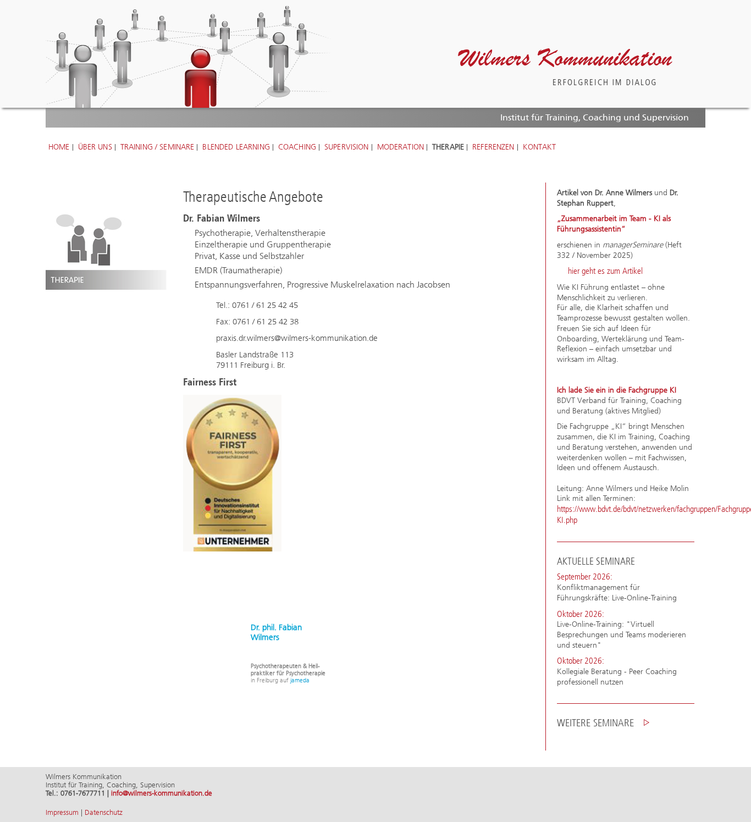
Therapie (448, 147)
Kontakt (539, 147)
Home (59, 147)
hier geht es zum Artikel (605, 271)
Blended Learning (235, 147)
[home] (565, 66)
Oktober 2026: (580, 614)
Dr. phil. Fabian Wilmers (276, 632)
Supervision (346, 147)
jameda (300, 680)
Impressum (62, 812)
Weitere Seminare (595, 722)
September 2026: (584, 577)
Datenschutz (104, 812)
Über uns (95, 147)
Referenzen (493, 147)
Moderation (400, 147)
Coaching (297, 147)
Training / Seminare (157, 147)
